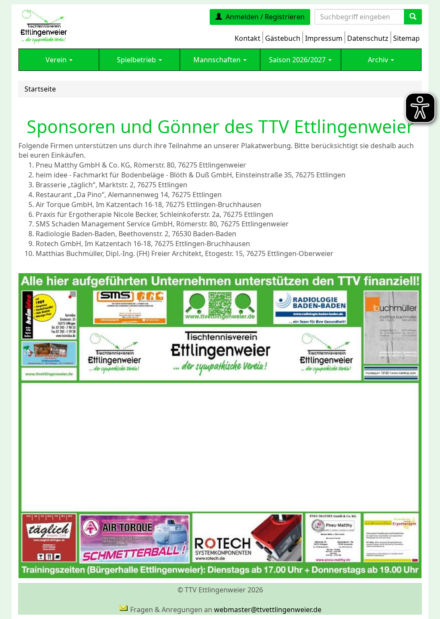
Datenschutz (367, 38)
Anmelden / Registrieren (265, 16)
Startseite (40, 89)
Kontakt (247, 38)
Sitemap (406, 38)
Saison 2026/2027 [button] (298, 59)
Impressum (323, 38)
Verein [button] (57, 59)
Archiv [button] (379, 59)
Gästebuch (282, 38)
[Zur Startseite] (43, 26)
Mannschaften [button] (217, 59)
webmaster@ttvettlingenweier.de (267, 609)
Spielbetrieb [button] (137, 59)
